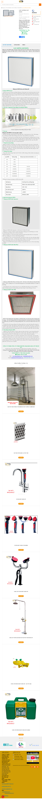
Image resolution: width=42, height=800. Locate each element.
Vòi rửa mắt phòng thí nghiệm (21, 545)
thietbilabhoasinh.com (28, 356)
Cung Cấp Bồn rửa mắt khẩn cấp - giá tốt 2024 (21, 683)
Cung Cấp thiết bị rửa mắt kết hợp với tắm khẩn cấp (21, 637)
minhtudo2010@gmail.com (17, 357)
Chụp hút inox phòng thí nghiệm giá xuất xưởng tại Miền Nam (21, 406)
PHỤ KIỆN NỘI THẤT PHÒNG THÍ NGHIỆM (14, 7)
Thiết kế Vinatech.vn (35, 764)
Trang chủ (4, 7)
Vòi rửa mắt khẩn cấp (21, 499)
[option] (8, 744)
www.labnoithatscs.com (17, 356)
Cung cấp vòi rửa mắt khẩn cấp (21, 591)
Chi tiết (21, 411)
